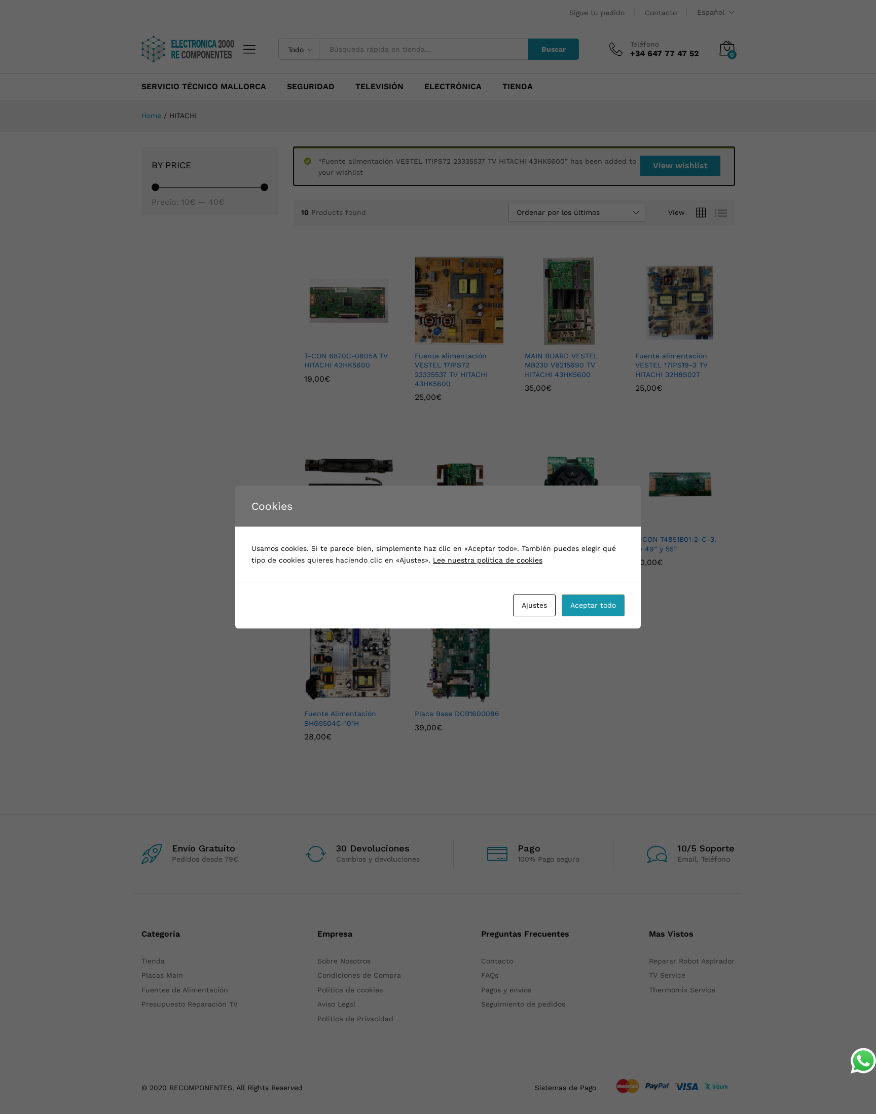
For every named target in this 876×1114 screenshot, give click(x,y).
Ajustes (534, 605)
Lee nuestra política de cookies (487, 560)
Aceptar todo (593, 605)
